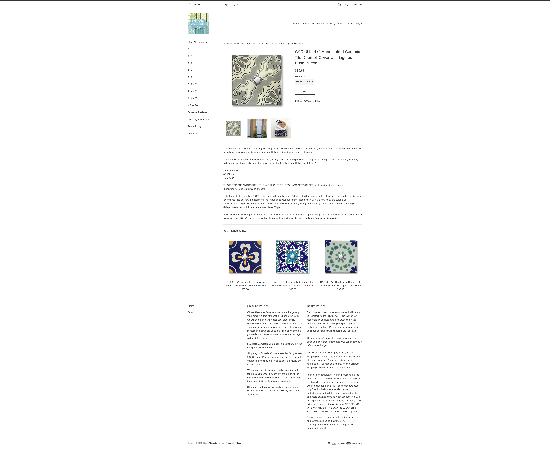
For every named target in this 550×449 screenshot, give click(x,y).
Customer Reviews (197, 112)
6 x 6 (190, 77)
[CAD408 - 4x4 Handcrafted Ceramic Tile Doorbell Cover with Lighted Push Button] (293, 257)
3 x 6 (190, 63)
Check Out (357, 4)
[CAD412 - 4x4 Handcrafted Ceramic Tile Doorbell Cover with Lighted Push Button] (245, 257)
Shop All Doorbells (197, 42)
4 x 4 (190, 70)
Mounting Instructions (198, 119)
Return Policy (194, 126)
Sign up (235, 4)
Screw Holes (300, 77)
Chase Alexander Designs (214, 443)
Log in (226, 4)
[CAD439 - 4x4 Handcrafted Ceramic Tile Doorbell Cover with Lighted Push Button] (340, 257)
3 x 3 (190, 56)
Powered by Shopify (234, 443)
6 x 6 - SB (193, 98)
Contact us (193, 133)
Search (191, 312)
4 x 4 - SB (193, 91)
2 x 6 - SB (193, 84)
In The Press (194, 105)
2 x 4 (190, 49)
